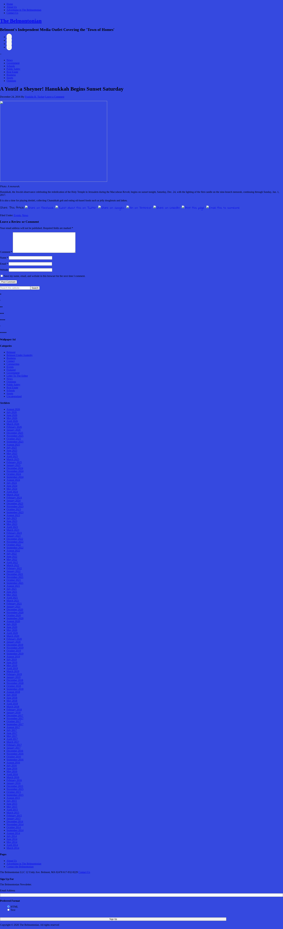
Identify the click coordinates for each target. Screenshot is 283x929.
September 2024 (15, 477)
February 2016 (14, 780)
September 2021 (15, 583)
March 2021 (13, 600)
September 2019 (15, 653)
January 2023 (13, 536)
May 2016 (12, 771)
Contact (11, 361)
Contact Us (12, 12)
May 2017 (12, 736)
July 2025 (12, 447)
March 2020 (13, 636)
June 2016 (12, 768)
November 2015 (15, 789)
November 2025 (15, 435)
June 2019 (12, 662)
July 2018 (12, 694)
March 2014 (13, 848)
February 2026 (14, 427)
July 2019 (12, 659)
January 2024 (13, 500)
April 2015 (12, 809)
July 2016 (12, 765)
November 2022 (15, 541)
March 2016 (13, 777)
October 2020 (14, 615)
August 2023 (13, 515)
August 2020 (13, 621)
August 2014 (13, 833)
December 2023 (15, 503)
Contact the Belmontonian (20, 866)
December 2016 (15, 750)
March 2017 (13, 742)
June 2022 (12, 556)
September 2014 (15, 830)
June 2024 (12, 485)
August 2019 (13, 656)
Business (11, 74)
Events (17, 215)
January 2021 (13, 606)
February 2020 (14, 639)
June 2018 (12, 697)
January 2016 (13, 783)
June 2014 (12, 839)
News (10, 60)
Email (4, 263)
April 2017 (12, 739)
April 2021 (12, 597)
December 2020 (15, 609)
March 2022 (13, 565)
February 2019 (14, 674)
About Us (12, 7)
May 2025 (12, 453)
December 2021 (15, 574)
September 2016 (15, 759)
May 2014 (12, 842)
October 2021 (14, 580)
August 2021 (13, 586)
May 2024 (12, 488)
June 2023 (12, 521)
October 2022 (14, 544)
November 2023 (15, 506)
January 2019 (13, 677)
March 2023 (13, 530)
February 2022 (14, 568)
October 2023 (14, 509)
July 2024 (12, 483)
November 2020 (15, 612)
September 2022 (15, 547)
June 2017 (12, 733)
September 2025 (15, 441)
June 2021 (12, 591)
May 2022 (12, 559)
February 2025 (14, 462)
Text (13, 910)
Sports (10, 77)
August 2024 (13, 480)
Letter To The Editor (17, 375)
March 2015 (13, 812)
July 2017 (12, 730)
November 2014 (15, 824)
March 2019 (13, 671)
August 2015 (13, 798)
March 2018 (13, 706)
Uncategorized (14, 396)
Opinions (11, 80)
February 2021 (14, 603)
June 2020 (12, 627)
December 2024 (15, 468)
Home (10, 4)
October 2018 (14, 686)
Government (13, 63)
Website (4, 269)
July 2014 (12, 836)
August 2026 (13, 409)
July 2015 (12, 800)
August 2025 (13, 444)
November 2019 (15, 647)
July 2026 (12, 412)
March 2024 (13, 494)
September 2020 (15, 618)
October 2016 (14, 756)
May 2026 (12, 418)
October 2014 (14, 827)
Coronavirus (13, 364)
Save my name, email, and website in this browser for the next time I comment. (44, 276)
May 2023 (12, 524)
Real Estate (12, 71)
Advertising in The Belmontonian (24, 10)
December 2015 (15, 786)
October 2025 (14, 438)
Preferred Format (10, 900)
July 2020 (12, 624)
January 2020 (13, 641)
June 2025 (12, 450)
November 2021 (15, 577)
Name (4, 257)
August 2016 (13, 762)
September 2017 (15, 724)
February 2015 (14, 815)
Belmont (11, 352)
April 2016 (12, 774)
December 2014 (15, 821)
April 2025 (12, 456)
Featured (11, 369)
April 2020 (12, 633)
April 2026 (12, 421)
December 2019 (15, 644)
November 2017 (15, 718)
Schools (11, 66)
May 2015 (12, 806)
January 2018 (13, 712)
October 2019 (14, 650)
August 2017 (13, 727)
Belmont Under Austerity (20, 355)
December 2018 (15, 680)
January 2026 (13, 430)
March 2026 (13, 424)
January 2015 (13, 818)
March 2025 (13, 459)
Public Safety (13, 69)
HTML (14, 906)
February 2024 (14, 497)
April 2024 (12, 491)
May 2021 (12, 594)
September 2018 (15, 689)
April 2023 (12, 527)
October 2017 (14, 721)
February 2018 (14, 709)
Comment (6, 252)
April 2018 (12, 703)
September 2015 (15, 795)
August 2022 (13, 550)
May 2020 (12, 630)
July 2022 (12, 553)
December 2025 (15, 432)
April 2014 (12, 845)
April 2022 (12, 562)
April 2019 (12, 668)
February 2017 (14, 745)
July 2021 (12, 588)
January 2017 (13, 747)
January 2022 (13, 571)
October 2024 (14, 474)
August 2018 (13, 692)
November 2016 (15, 753)
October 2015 (14, 792)
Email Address (7, 890)
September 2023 (15, 512)
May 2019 (12, 665)
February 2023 (14, 533)
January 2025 (13, 465)
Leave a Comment (54, 96)
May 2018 (12, 700)
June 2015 (12, 803)
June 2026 (12, 415)
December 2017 (15, 715)
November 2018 (15, 683)
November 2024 (15, 471)
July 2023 (12, 518)
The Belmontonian (21, 21)
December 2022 (15, 538)
